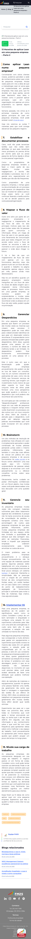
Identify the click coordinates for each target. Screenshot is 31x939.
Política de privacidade (15, 918)
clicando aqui (18, 120)
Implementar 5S (15, 605)
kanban (5, 573)
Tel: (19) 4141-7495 (16, 908)
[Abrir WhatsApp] (4, 934)
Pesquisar (18, 3)
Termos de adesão (15, 920)
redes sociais (20, 459)
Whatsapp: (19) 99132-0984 (15, 911)
